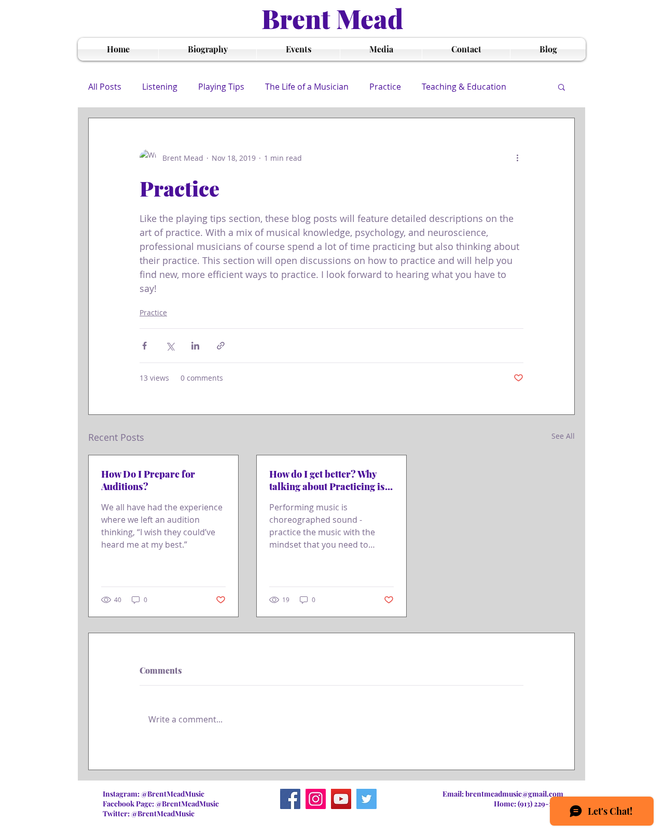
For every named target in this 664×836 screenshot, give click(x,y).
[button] (561, 86)
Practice (385, 86)
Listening (159, 86)
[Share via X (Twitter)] (170, 346)
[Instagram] (316, 799)
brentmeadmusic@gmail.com (514, 794)
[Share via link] (221, 346)
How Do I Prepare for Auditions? (148, 480)
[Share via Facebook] (144, 346)
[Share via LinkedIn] (195, 346)
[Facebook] (290, 799)
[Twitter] (366, 799)
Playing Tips (221, 86)
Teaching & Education (464, 86)
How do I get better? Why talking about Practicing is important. (327, 480)
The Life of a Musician (307, 86)
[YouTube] (341, 799)
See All (563, 436)
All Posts (104, 86)
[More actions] (517, 157)
